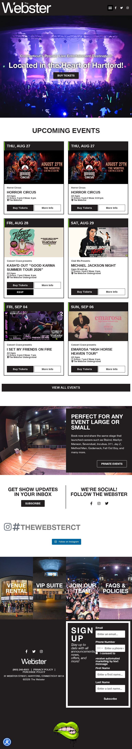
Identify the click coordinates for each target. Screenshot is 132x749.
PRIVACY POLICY (43, 669)
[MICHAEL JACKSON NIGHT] (98, 242)
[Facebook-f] (91, 503)
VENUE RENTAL (16, 588)
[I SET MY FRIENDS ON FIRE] (34, 326)
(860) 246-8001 (21, 669)
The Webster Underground (22, 277)
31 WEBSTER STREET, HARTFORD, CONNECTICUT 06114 (34, 676)
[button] (110, 8)
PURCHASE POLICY (34, 671)
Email (99, 627)
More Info (47, 208)
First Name (103, 668)
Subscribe (110, 698)
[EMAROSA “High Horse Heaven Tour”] (98, 326)
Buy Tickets (20, 208)
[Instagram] (99, 503)
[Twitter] (106, 503)
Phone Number (105, 641)
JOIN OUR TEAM (82, 588)
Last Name (103, 682)
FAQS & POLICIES (115, 588)
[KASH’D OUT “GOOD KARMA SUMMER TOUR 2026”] (34, 242)
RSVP (20, 292)
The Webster (15, 200)
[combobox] (100, 648)
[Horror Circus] (34, 167)
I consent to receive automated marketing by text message (108, 658)
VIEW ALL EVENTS (66, 387)
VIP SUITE (49, 585)
